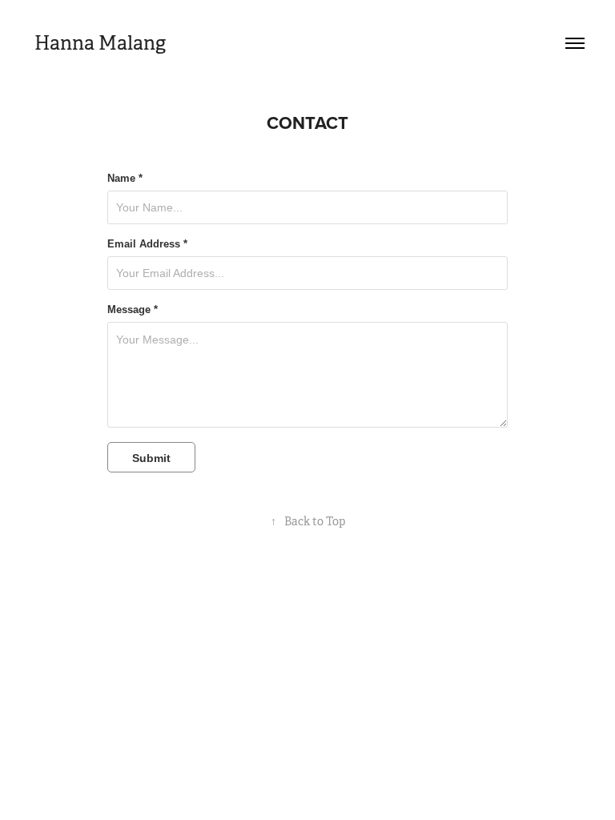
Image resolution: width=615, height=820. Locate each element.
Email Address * (147, 244)
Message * (132, 310)
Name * (125, 178)
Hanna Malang (98, 43)
